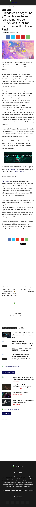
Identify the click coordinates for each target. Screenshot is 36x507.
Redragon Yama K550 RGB (21, 392)
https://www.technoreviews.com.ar (18, 315)
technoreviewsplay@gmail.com (25, 490)
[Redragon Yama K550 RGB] (6, 395)
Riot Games (5, 181)
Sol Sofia (6, 32)
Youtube (15, 171)
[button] (33, 2)
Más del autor (22, 328)
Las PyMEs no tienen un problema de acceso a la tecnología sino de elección (21, 357)
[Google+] (22, 502)
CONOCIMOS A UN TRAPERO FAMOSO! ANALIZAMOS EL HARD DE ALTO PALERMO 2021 (9, 292)
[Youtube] (27, 319)
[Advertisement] (18, 266)
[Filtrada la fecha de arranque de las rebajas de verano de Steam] (6, 402)
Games (15, 7)
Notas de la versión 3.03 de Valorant (27, 290)
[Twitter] (23, 319)
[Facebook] (12, 319)
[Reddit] (20, 319)
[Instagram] (16, 319)
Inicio (3, 7)
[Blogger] (8, 319)
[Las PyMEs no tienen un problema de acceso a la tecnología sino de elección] (6, 357)
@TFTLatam (11, 169)
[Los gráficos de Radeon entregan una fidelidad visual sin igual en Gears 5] (6, 387)
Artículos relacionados (9, 328)
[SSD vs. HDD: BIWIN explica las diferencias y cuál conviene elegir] (6, 335)
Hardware (4, 337)
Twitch (22, 171)
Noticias (9, 7)
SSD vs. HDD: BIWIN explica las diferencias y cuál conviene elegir (23, 335)
